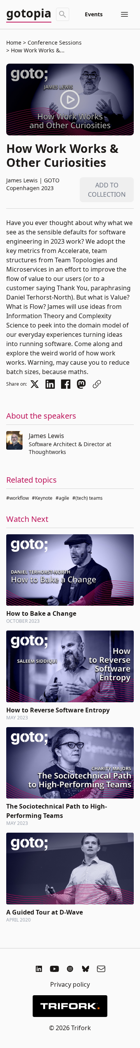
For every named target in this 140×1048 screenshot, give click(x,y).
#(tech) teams (87, 498)
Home (13, 42)
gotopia (28, 13)
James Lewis (46, 435)
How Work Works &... (37, 50)
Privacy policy (70, 984)
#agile (62, 498)
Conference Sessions (54, 42)
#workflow (17, 498)
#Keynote (42, 498)
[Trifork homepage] (70, 1006)
